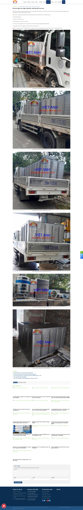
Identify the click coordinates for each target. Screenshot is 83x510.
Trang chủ (14, 34)
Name (15, 505)
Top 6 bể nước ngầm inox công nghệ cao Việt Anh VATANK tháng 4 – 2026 (27, 403)
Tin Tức (18, 34)
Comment (16, 497)
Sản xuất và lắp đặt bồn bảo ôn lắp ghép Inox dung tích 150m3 (25, 406)
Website (53, 505)
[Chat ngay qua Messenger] (81, 255)
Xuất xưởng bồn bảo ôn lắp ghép (20, 405)
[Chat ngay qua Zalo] (81, 257)
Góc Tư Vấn (20, 410)
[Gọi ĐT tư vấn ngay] (81, 252)
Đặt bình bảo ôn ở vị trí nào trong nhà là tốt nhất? (23, 401)
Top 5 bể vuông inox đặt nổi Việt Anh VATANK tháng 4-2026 (25, 402)
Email (34, 505)
